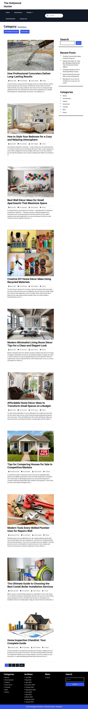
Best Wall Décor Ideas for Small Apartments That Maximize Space (27, 202)
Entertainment (10, 19)
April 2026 (29, 682)
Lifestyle (65, 107)
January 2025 (30, 702)
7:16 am (45, 591)
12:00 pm (47, 471)
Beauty (65, 96)
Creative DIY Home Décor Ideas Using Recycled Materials (29, 280)
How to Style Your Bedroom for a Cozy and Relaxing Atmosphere (29, 138)
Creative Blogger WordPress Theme (37, 707)
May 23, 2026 (12, 81)
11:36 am (46, 647)
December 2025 (30, 685)
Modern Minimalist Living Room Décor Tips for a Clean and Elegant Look (30, 344)
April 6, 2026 (12, 144)
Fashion (29, 12)
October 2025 (30, 687)
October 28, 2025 (13, 591)
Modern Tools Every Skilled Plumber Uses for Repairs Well (28, 529)
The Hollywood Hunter (11, 31)
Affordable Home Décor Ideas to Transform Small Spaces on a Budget (29, 404)
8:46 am (43, 410)
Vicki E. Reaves (34, 81)
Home (8, 12)
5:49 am (47, 535)
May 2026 (28, 680)
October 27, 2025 (13, 647)
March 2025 (29, 697)
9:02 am (43, 286)
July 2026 (28, 677)
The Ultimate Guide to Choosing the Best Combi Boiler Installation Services (30, 585)
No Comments (23, 81)
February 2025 (30, 699)
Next (22, 665)
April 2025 (29, 694)
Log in (48, 677)
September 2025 (30, 689)
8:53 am (43, 350)
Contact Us (23, 19)
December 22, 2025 (14, 535)
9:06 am (43, 207)
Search (64, 39)
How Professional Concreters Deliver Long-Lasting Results (29, 75)
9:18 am (43, 81)
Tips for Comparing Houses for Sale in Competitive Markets (29, 466)
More (64, 109)
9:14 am (43, 144)
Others (65, 112)
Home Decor (18, 12)
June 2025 (29, 692)
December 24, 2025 (14, 471)
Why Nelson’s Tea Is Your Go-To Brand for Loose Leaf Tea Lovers (71, 81)
